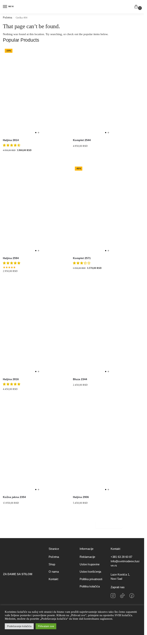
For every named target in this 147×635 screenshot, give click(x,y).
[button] (136, 7)
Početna (7, 17)
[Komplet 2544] (107, 91)
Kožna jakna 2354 (14, 497)
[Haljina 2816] (37, 330)
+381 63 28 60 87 (121, 556)
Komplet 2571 (82, 258)
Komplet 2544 (82, 140)
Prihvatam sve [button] (46, 626)
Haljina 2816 (11, 379)
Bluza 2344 (80, 379)
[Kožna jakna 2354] (37, 448)
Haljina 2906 (81, 497)
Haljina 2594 (11, 258)
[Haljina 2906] (107, 448)
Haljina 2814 (11, 140)
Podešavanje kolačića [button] (19, 626)
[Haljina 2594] (37, 209)
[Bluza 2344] (107, 330)
